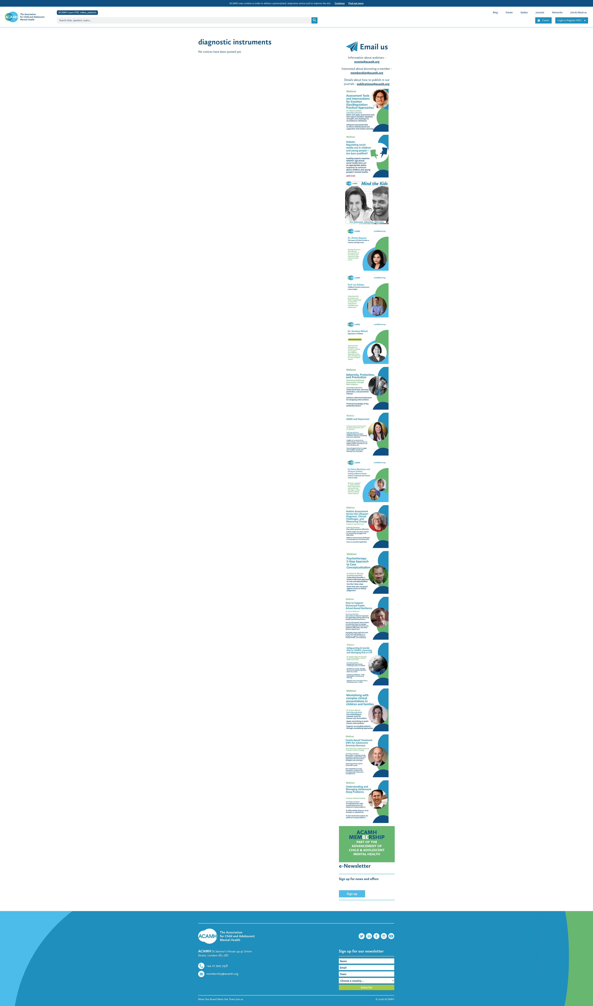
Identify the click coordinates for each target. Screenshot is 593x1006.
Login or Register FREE (570, 20)
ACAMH (389, 999)
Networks (557, 12)
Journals (540, 12)
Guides (524, 12)
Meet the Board (207, 999)
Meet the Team (226, 999)
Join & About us (578, 12)
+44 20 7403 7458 (217, 966)
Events (545, 20)
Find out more (356, 3)
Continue (340, 3)
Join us (239, 999)
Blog (495, 12)
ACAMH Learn (77, 12)
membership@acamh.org (222, 974)
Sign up (352, 894)
